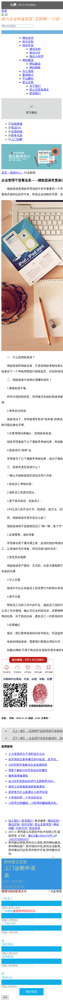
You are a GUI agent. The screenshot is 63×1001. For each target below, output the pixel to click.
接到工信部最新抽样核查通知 (26, 786)
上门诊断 (16, 139)
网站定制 (53, 820)
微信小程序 (36, 56)
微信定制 (35, 49)
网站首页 (28, 37)
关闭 (5, 997)
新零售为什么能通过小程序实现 (28, 792)
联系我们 (35, 93)
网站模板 (35, 67)
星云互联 (28, 82)
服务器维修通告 (18, 775)
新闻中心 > (16, 172)
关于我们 (35, 85)
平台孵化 (28, 78)
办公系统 (28, 71)
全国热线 (16, 131)
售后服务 (40, 820)
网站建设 (28, 60)
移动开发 (28, 45)
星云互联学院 (43, 824)
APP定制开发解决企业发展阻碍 (27, 764)
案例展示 (28, 74)
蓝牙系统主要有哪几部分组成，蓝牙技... (33, 759)
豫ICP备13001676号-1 (41, 835)
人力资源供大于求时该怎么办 (26, 753)
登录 (4, 10)
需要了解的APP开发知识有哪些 (27, 770)
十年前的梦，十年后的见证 (25, 797)
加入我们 (14, 820)
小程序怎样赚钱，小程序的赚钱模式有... (33, 802)
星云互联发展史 (39, 89)
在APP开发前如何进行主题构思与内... (31, 781)
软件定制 (28, 41)
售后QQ (16, 127)
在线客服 (16, 123)
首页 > (5, 172)
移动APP (34, 52)
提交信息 (31, 991)
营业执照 (34, 828)
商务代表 (16, 135)
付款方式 (21, 828)
